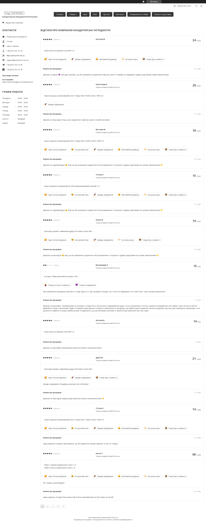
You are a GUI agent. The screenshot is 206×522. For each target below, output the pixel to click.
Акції (85, 14)
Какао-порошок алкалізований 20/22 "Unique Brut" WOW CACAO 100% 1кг (74, 141)
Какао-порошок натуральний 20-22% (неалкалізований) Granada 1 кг (72, 186)
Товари (72, 14)
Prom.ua (115, 517)
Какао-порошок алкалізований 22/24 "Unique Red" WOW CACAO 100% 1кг (73, 96)
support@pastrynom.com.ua (17, 60)
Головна (59, 14)
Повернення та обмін (139, 14)
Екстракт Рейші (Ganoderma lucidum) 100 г (61, 276)
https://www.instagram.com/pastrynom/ (17, 82)
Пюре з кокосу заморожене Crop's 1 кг (59, 468)
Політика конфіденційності (122, 520)
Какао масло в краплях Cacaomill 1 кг (59, 50)
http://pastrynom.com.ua (15, 55)
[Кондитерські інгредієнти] (14, 13)
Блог (95, 14)
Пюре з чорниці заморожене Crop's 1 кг (60, 465)
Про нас (106, 14)
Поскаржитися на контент (102, 520)
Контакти (120, 14)
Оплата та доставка (162, 14)
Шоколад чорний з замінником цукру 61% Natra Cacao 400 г (68, 231)
